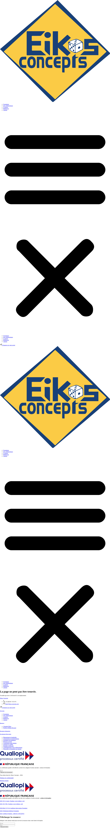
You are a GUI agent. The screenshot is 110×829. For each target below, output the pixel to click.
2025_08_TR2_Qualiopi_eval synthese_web (11, 804)
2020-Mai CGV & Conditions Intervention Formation (13, 808)
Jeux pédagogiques (8, 105)
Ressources (2, 723)
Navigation (2, 710)
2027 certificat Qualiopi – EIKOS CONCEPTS (12, 813)
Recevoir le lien (4, 826)
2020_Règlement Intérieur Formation (9, 811)
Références (6, 108)
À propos (5, 107)
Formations (6, 104)
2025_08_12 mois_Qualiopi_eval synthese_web (12, 801)
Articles (5, 110)
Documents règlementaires (5, 731)
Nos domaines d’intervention (5, 734)
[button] (55, 223)
